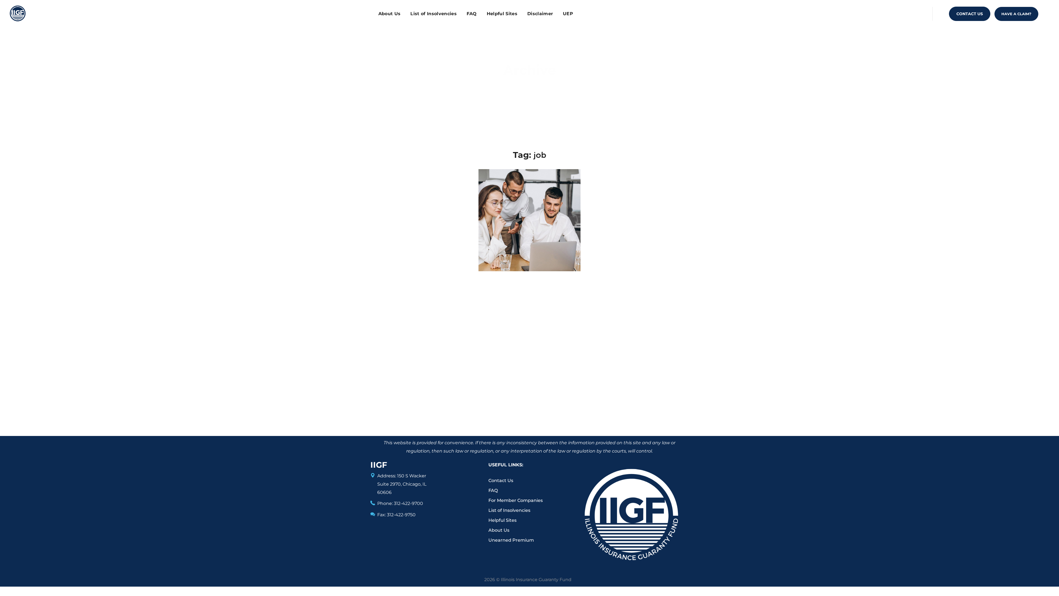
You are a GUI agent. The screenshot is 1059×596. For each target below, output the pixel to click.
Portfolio (514, 88)
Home (490, 88)
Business (498, 213)
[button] (969, 14)
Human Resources (529, 202)
